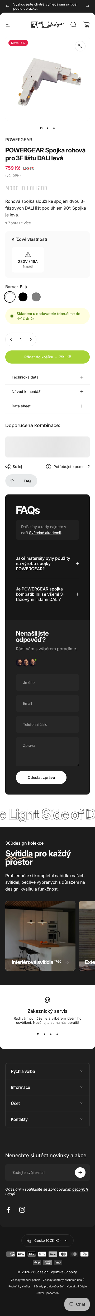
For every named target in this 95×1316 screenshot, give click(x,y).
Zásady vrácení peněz (25, 1280)
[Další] (87, 6)
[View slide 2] (44, 1034)
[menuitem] (11, 480)
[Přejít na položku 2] (47, 128)
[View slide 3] (51, 1034)
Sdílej (17, 466)
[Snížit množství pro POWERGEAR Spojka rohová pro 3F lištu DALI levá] (11, 339)
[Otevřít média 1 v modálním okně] (80, 46)
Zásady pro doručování (49, 1286)
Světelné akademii (45, 532)
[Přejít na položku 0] (41, 128)
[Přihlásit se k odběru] (80, 1172)
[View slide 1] (38, 1034)
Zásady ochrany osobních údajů (63, 1280)
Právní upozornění (47, 1293)
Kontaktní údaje (77, 1286)
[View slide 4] (57, 1034)
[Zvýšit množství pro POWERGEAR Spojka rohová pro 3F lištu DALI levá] (30, 339)
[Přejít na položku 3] (54, 128)
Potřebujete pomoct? (72, 466)
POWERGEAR (18, 139)
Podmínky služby (19, 1286)
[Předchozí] (7, 6)
